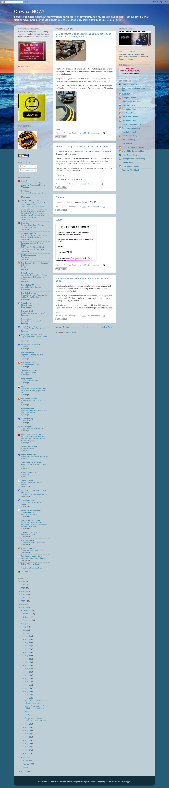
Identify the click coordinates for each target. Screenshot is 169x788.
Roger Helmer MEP (28, 455)
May (25, 633)
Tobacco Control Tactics (129, 54)
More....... (59, 130)
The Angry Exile (128, 105)
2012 (23, 601)
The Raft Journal (129, 132)
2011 (23, 604)
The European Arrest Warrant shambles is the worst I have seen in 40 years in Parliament (34, 524)
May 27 (28, 649)
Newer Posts (62, 327)
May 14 (28, 688)
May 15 (28, 685)
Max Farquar (26, 427)
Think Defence (27, 273)
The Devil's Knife (129, 121)
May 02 (28, 750)
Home (85, 327)
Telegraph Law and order (31, 335)
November (27, 614)
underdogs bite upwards (132, 155)
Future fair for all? (28, 472)
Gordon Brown (61, 151)
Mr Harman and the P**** (30, 534)
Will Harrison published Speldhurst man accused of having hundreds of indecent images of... (34, 439)
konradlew (110, 782)
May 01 (28, 753)
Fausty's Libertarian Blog (31, 568)
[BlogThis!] (59, 136)
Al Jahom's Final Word (30, 345)
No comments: (94, 133)
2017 (23, 585)
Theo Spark (26, 223)
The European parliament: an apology (34, 456)
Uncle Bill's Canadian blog (133, 151)
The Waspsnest (27, 540)
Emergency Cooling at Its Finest (32, 550)
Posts (23, 166)
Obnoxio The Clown (130, 84)
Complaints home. (42, 36)
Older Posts (107, 327)
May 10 (28, 724)
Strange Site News (27, 449)
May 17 (28, 678)
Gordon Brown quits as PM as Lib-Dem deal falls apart (82, 146)
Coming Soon (26, 421)
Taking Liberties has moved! (31, 321)
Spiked (24, 181)
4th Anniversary (26, 305)
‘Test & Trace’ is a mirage (30, 381)
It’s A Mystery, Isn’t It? (29, 373)
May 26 (28, 652)
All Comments (27, 170)
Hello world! (25, 474)
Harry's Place (26, 379)
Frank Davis (26, 303)
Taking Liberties (28, 319)
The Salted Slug (128, 140)
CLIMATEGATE (27, 480)
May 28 (28, 646)
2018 (23, 581)
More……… (60, 312)
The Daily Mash (27, 353)
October (26, 617)
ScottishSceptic (27, 409)
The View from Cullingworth (133, 147)
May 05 (28, 740)
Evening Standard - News (31, 556)
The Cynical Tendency (131, 113)
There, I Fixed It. (28, 548)
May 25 (28, 656)
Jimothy (24, 267)
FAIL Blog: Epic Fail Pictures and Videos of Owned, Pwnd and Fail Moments (33, 203)
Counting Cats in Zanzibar (32, 462)
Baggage (60, 197)
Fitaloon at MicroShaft (30, 532)
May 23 (28, 662)
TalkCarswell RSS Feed (131, 101)
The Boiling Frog (129, 109)
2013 (23, 598)
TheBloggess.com (28, 255)
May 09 (28, 727)
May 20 (28, 672)
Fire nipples (25, 257)
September (27, 620)
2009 (23, 771)
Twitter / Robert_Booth (30, 564)
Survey (59, 220)
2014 (23, 594)
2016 (23, 588)
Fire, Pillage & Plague (30, 327)
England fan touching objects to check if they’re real (32, 356)
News (23, 386)
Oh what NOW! (29, 11)
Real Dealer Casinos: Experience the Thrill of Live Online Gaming (34, 236)
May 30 (28, 639)
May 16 (28, 682)
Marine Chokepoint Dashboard (31, 287)
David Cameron (100, 151)
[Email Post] (103, 133)
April (25, 757)
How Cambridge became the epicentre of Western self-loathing (33, 184)
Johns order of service (29, 514)
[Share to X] (61, 136)
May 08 (28, 731)
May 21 (28, 669)
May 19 (28, 675)
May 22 (28, 665)
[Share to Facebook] (63, 136)
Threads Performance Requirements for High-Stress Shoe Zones (34, 296)
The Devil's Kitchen (29, 399)
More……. (61, 175)
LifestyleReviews (28, 500)
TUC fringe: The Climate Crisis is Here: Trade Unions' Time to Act (33, 248)
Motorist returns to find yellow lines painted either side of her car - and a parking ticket (83, 35)
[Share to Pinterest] (66, 136)
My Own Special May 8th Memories (34, 329)
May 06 (28, 737)
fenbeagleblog (27, 419)
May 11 (28, 698)
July (25, 627)
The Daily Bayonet (28, 293)
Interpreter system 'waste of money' (33, 558)
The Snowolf (127, 143)
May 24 (28, 659)
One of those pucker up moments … (34, 542)
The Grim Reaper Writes (132, 124)
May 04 (28, 744)
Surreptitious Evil (129, 98)
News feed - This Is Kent (31, 434)
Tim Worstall (26, 191)
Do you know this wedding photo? (33, 428)
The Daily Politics (28, 363)
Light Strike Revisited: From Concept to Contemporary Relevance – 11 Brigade (34, 277)
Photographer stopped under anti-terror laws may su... (35, 719)
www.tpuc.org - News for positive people (31, 511)
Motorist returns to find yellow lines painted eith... (36, 702)
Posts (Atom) (71, 332)
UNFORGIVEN (127, 162)
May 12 (28, 695)
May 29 (28, 643)
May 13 (28, 691)
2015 (23, 591)
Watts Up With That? (130, 170)
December (27, 610)
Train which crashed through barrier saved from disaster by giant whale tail (33, 391)
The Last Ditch (27, 311)
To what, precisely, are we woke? (33, 313)
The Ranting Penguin (131, 136)
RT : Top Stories (28, 572)
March (25, 761)
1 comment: (93, 184)
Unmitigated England (131, 166)
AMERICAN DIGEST (29, 447)
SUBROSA (126, 94)
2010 (23, 607)
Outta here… (25, 347)
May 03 (28, 747)
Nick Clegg (96, 164)
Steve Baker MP (27, 285)
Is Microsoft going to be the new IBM (34, 494)
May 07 (28, 734)
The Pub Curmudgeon (131, 128)
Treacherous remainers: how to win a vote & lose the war (34, 412)
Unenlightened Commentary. (134, 159)
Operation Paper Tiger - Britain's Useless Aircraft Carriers (32, 226)
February (27, 764)
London (67, 291)
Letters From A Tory (29, 233)
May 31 (28, 636)
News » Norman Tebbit (30, 520)
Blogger (127, 782)
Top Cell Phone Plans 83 (30, 365)
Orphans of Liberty (29, 371)
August (26, 623)
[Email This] (56, 136)
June (25, 630)
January (26, 767)
